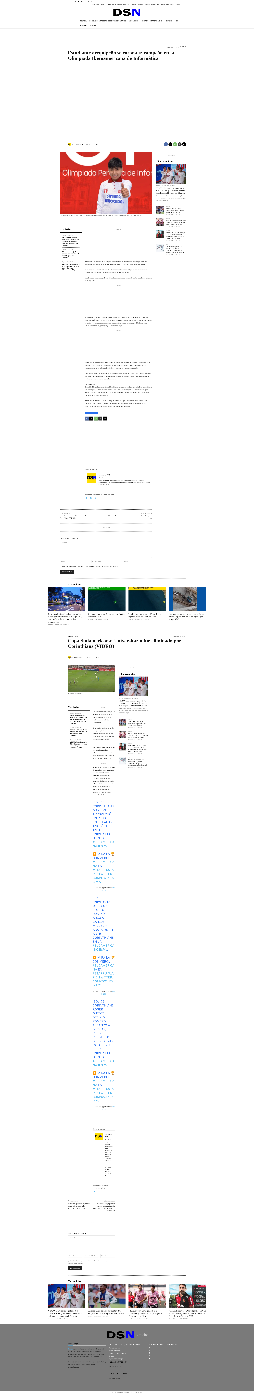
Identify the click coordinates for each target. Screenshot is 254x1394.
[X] (88, 1)
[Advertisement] (127, 100)
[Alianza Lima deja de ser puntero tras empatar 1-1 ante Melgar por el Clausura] (160, 210)
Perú (167, 4)
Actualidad (140, 4)
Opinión (178, 4)
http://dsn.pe (102, 477)
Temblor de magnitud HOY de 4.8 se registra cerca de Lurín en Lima (144, 615)
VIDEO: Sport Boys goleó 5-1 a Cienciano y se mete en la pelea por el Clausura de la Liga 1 (70, 267)
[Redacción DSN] (70, 144)
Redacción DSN (78, 144)
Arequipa (102, 413)
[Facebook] (78, 1)
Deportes (147, 4)
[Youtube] (91, 1)
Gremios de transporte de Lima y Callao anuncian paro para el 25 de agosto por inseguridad (186, 616)
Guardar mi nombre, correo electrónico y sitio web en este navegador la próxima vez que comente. (90, 566)
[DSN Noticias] (127, 12)
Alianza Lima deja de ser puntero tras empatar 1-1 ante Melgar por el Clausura (175, 210)
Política (109, 4)
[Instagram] (81, 1)
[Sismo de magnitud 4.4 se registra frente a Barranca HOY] (107, 599)
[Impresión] (180, 144)
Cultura (172, 4)
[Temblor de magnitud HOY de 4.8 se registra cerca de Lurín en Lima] (147, 599)
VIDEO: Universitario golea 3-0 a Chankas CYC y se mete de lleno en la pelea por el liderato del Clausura (71, 241)
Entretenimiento (155, 4)
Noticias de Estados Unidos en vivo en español (124, 4)
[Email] (184, 144)
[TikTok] (85, 1)
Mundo (163, 4)
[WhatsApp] (175, 144)
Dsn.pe (70, 1349)
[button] (75, 1)
